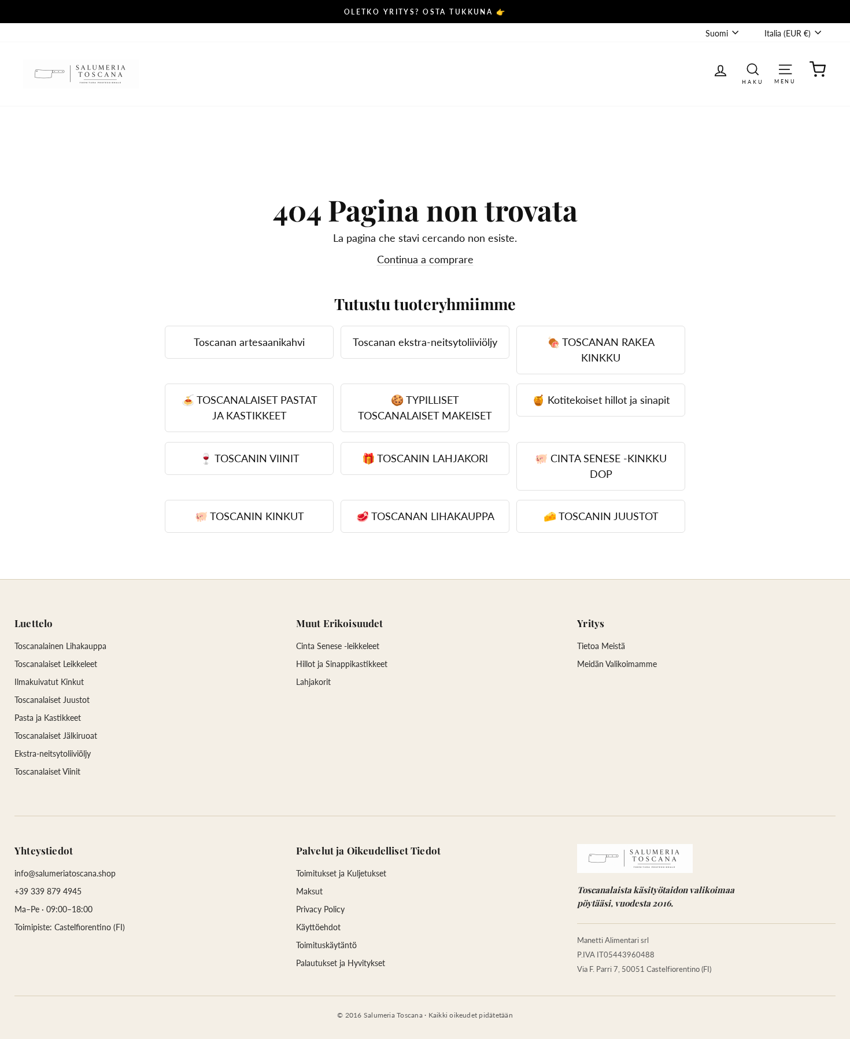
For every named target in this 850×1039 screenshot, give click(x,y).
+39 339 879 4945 (48, 891)
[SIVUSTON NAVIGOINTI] (785, 68)
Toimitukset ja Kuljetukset (341, 873)
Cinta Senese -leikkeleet (337, 646)
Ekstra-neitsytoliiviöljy (52, 753)
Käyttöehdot (318, 927)
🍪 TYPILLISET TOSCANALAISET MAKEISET (425, 407)
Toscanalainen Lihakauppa (60, 646)
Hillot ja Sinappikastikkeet (341, 664)
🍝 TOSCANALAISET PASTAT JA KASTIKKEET (249, 407)
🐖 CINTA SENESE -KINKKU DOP (601, 466)
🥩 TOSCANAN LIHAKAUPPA (425, 516)
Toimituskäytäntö (326, 945)
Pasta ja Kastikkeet (47, 718)
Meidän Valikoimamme (617, 664)
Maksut (309, 891)
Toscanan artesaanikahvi (249, 342)
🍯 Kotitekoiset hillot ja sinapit (601, 399)
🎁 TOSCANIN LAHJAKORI (425, 458)
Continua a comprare (425, 259)
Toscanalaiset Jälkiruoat (55, 735)
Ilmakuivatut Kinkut (49, 682)
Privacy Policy (320, 909)
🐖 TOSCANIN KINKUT (249, 516)
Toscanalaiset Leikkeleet (55, 664)
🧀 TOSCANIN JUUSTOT (601, 516)
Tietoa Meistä (601, 646)
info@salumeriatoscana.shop (65, 873)
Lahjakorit (313, 682)
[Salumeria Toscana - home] (635, 858)
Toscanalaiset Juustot (52, 700)
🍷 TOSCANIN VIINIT (249, 458)
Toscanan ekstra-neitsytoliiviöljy (425, 342)
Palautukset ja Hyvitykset (340, 963)
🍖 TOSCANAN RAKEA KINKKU (601, 350)
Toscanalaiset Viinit (47, 771)
